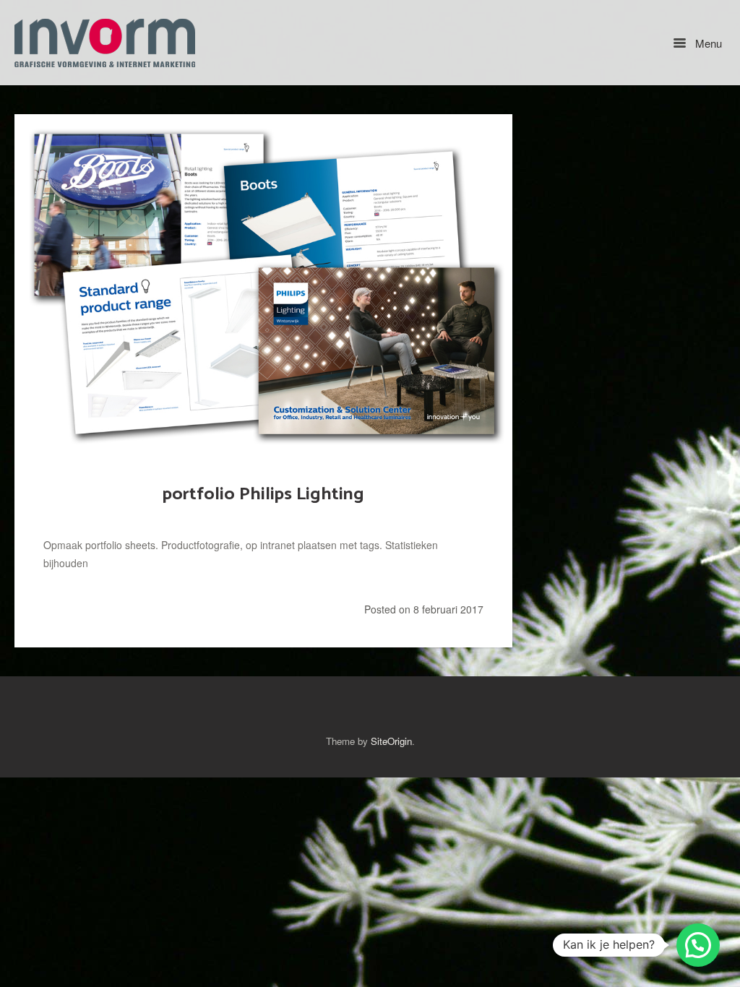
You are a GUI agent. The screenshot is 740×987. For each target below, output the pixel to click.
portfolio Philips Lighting (263, 494)
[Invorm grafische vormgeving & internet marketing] (104, 42)
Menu (707, 43)
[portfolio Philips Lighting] (263, 283)
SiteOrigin (391, 741)
